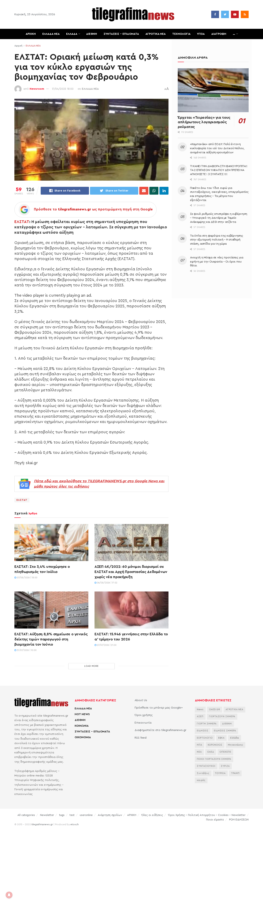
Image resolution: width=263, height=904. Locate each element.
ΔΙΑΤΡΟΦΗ (218, 34)
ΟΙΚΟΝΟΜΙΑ (83, 737)
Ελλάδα (234, 738)
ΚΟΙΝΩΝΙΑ (82, 725)
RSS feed (140, 737)
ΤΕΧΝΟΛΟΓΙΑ (181, 34)
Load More (91, 666)
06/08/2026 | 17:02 (106, 583)
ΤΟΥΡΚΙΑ (220, 773)
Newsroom (37, 88)
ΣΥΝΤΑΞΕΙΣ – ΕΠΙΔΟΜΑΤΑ (121, 34)
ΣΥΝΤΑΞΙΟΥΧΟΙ (206, 766)
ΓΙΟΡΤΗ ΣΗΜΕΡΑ (207, 724)
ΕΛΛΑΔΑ (71, 34)
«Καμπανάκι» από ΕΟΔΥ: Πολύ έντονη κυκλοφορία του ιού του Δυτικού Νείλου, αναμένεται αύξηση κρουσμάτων (217, 148)
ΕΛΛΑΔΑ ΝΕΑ (51, 34)
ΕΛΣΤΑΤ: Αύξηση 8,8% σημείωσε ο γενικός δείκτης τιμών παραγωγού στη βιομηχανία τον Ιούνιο (51, 639)
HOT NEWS (82, 714)
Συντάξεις (203, 773)
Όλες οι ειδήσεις (152, 815)
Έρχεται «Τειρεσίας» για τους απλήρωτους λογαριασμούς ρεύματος (204, 122)
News (200, 709)
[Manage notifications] (9, 895)
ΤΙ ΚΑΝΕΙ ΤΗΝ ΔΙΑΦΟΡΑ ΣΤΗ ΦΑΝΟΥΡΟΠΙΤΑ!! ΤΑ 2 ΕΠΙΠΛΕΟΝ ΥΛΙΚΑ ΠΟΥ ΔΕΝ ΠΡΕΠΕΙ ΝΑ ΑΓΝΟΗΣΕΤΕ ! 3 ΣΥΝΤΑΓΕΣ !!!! (218, 170)
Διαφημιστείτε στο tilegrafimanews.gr (160, 730)
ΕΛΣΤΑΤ (21, 222)
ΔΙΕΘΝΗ (91, 34)
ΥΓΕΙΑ (201, 34)
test (72, 815)
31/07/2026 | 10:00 (26, 650)
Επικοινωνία (143, 722)
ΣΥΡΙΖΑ (225, 766)
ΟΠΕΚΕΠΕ (225, 752)
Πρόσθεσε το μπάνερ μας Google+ (159, 707)
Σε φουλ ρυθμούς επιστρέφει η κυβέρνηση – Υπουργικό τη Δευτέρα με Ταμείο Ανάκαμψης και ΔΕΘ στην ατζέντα (218, 218)
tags (62, 815)
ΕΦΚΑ (221, 738)
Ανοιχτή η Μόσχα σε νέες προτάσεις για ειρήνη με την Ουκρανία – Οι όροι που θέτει (216, 261)
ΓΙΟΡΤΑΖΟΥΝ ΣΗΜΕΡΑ (222, 716)
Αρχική (18, 45)
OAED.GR (214, 709)
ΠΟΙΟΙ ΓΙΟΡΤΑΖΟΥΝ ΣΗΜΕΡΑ (214, 759)
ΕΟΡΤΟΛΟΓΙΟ (205, 738)
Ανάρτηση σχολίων (110, 815)
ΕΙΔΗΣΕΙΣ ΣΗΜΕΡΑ (225, 731)
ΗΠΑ (199, 745)
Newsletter (47, 815)
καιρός (201, 780)
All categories (26, 815)
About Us (141, 700)
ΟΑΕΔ (210, 752)
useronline (86, 815)
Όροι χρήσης (144, 715)
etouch (74, 824)
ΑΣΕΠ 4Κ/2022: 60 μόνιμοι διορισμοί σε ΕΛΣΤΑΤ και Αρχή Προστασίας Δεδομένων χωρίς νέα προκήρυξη (131, 572)
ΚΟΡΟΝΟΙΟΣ (215, 745)
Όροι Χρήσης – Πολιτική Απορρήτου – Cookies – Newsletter (207, 815)
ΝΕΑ (199, 752)
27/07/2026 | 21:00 (106, 645)
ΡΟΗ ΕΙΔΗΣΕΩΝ (239, 819)
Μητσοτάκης (235, 745)
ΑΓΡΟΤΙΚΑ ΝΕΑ (155, 34)
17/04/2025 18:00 (63, 88)
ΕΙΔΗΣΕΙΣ (202, 731)
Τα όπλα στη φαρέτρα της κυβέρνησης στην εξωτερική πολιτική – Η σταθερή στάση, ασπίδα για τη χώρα (216, 239)
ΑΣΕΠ (200, 716)
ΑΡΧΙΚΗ (31, 34)
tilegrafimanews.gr (42, 824)
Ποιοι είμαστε (215, 819)
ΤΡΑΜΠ (235, 773)
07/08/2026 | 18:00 (26, 577)
